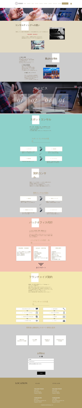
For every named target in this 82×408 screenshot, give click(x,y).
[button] (71, 3)
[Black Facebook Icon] (40, 356)
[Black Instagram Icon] (42, 356)
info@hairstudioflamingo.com (47, 404)
